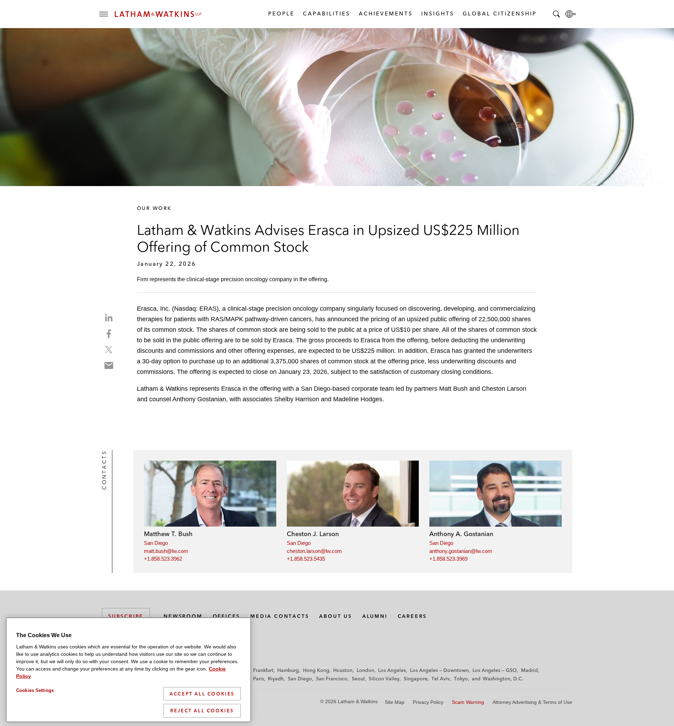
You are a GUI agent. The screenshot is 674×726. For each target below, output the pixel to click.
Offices (226, 616)
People (281, 13)
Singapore (416, 678)
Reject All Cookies (202, 710)
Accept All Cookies (202, 694)
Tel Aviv (440, 678)
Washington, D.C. (503, 678)
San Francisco (332, 678)
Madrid (529, 670)
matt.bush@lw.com (166, 551)
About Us (335, 616)
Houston (342, 670)
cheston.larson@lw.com (314, 551)
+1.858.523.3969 (448, 559)
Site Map (394, 702)
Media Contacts (279, 616)
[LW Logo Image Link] (158, 14)
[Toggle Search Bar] (556, 14)
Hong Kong (316, 670)
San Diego (156, 543)
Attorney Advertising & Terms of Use (532, 702)
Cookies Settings (35, 690)
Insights (437, 13)
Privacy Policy (428, 702)
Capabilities (326, 13)
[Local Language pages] (570, 14)
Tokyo (461, 678)
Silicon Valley (384, 678)
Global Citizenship (499, 13)
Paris (258, 678)
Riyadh (276, 678)
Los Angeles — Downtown (439, 670)
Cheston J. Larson (313, 534)
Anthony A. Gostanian (461, 534)
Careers (412, 616)
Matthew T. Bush (168, 534)
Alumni (375, 616)
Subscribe (126, 616)
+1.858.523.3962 (163, 559)
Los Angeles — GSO (495, 670)
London (365, 670)
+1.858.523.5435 (306, 559)
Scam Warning (468, 702)
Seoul (358, 678)
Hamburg (288, 670)
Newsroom (183, 616)
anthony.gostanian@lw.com (460, 551)
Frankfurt (263, 670)
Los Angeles (392, 670)
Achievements (385, 13)
